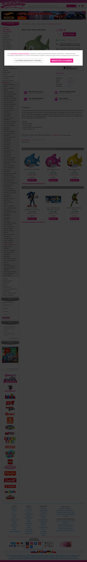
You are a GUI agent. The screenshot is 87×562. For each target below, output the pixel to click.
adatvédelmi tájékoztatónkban (19, 54)
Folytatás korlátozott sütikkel (28, 60)
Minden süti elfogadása (62, 60)
